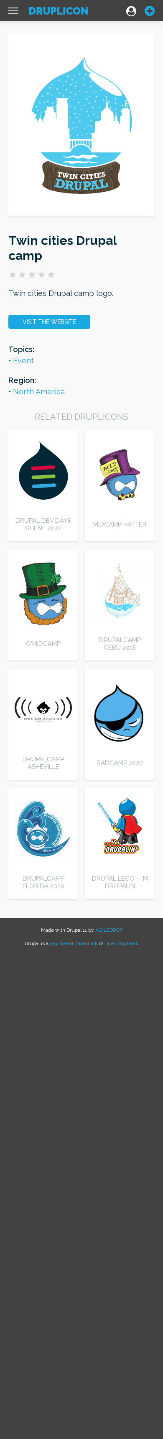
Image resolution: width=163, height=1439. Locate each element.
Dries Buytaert (121, 943)
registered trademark (74, 943)
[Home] (58, 12)
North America (39, 391)
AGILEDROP (108, 930)
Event (23, 360)
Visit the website (49, 322)
